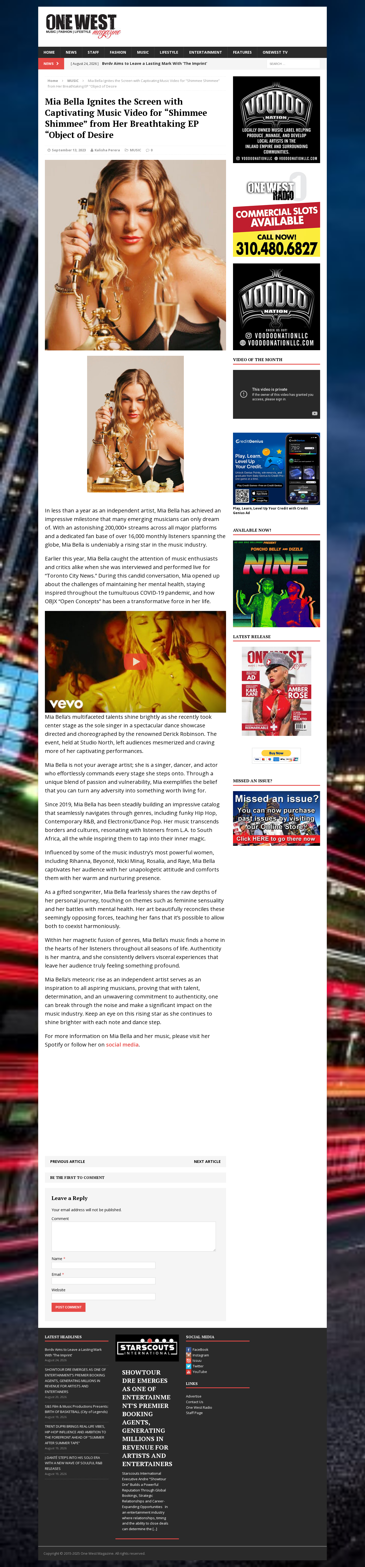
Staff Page (194, 1412)
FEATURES (242, 52)
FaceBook (200, 1349)
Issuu (197, 1360)
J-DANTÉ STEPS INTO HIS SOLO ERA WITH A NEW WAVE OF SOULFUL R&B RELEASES (73, 1463)
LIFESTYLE (169, 52)
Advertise (193, 1396)
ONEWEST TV (275, 52)
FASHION (118, 52)
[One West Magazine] (182, 27)
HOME (49, 52)
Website (58, 1289)
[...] (155, 1528)
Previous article (67, 1161)
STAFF (93, 52)
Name (57, 1258)
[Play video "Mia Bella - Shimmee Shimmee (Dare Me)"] (135, 662)
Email (57, 1274)
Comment (60, 1218)
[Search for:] (293, 63)
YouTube (200, 1371)
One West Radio (199, 1407)
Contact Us (194, 1401)
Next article (207, 1161)
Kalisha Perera (107, 150)
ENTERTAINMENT (205, 52)
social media (122, 1044)
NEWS (71, 52)
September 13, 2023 (69, 150)
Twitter (198, 1366)
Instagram (201, 1355)
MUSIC (143, 52)
